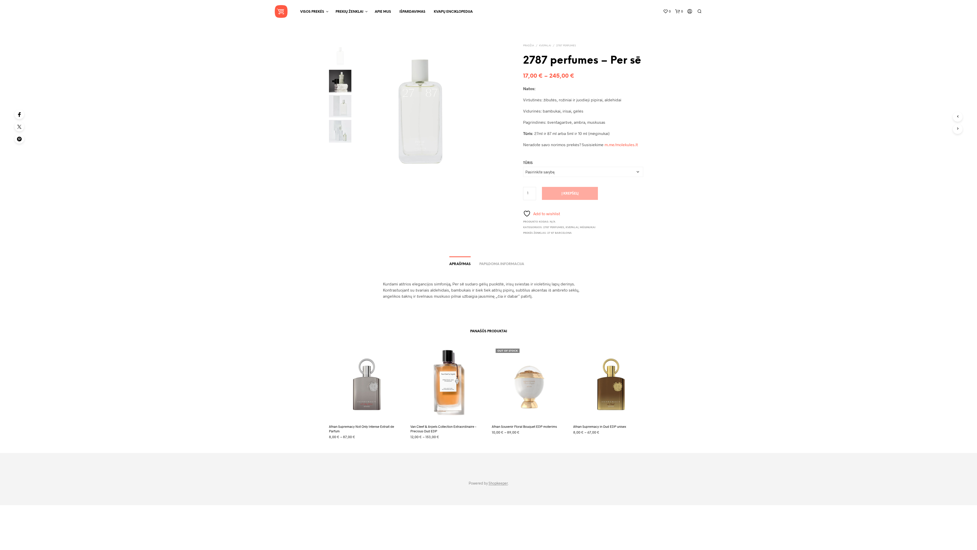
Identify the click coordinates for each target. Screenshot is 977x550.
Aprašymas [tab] (460, 264)
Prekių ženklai (349, 11)
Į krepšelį (570, 193)
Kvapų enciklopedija (453, 11)
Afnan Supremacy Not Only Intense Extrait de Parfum (361, 428)
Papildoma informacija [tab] (501, 264)
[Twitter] (19, 126)
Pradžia (528, 45)
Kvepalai (545, 45)
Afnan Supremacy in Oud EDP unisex (599, 426)
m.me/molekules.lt (621, 144)
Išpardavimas (412, 11)
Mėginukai (587, 227)
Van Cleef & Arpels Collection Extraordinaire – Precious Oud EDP (443, 428)
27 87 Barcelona (559, 233)
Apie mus (383, 11)
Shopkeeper (498, 483)
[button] (667, 11)
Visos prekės (312, 11)
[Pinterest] (19, 139)
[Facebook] (19, 114)
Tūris (528, 163)
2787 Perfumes (566, 45)
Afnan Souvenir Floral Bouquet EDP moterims (524, 426)
